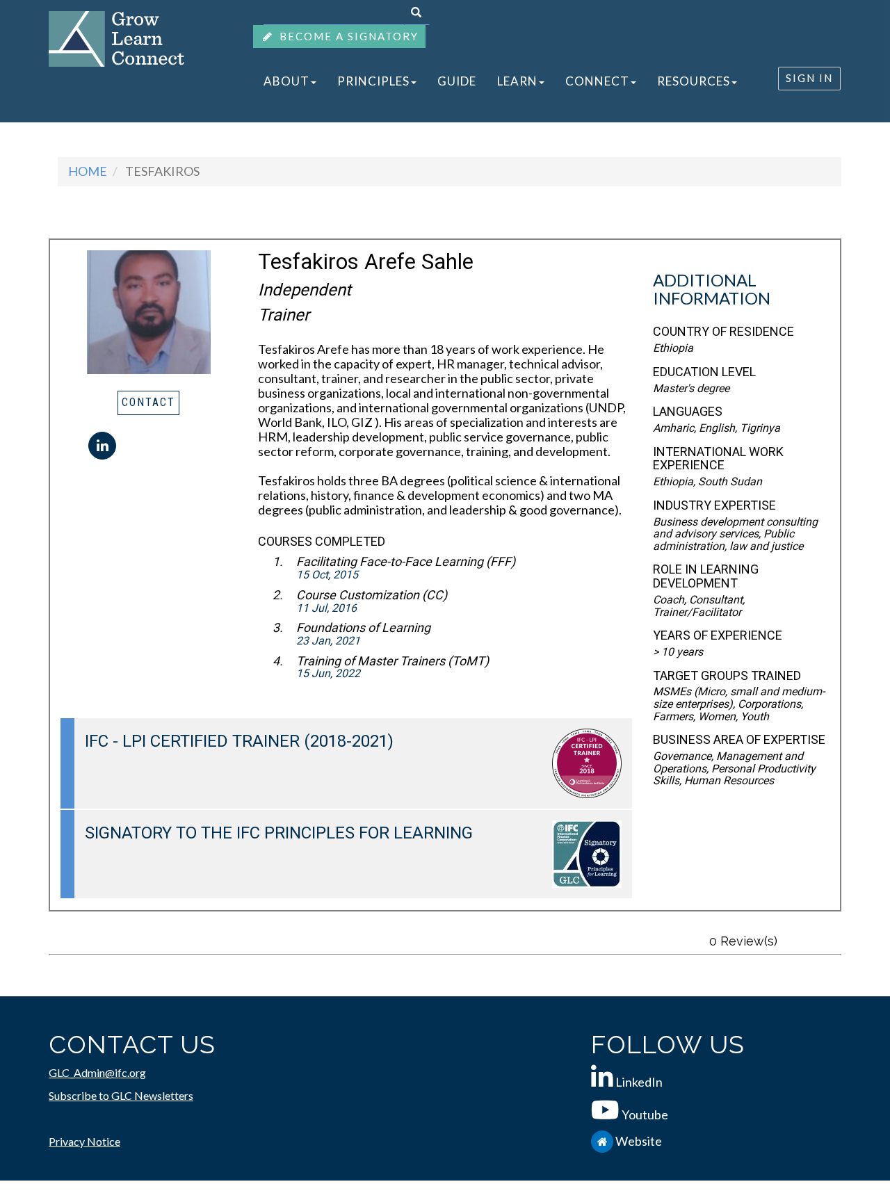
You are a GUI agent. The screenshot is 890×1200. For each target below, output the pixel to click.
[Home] (116, 37)
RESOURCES (632, 81)
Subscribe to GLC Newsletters (121, 1095)
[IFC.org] (603, 1141)
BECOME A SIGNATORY (347, 36)
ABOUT (281, 81)
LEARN (478, 81)
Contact (148, 402)
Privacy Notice (84, 1141)
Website (638, 1141)
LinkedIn (639, 1081)
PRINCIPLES (357, 81)
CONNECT (547, 81)
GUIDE (429, 81)
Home (87, 171)
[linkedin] (102, 446)
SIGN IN (809, 78)
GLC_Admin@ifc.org (97, 1072)
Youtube (645, 1114)
